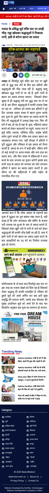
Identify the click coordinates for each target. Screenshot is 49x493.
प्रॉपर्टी (6, 434)
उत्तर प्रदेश (8, 466)
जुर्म (6, 421)
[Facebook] (21, 75)
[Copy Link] (4, 75)
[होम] (7, 3)
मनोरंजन (41, 8)
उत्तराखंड (32, 466)
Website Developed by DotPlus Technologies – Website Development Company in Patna (24, 489)
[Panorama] (24, 326)
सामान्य (32, 448)
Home (4, 23)
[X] (15, 75)
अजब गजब (33, 439)
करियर (31, 417)
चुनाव (11, 8)
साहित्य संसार (9, 425)
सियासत (32, 430)
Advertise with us (17, 476)
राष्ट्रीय (31, 461)
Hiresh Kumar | (19, 45)
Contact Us (33, 480)
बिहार (7, 457)
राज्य (21, 8)
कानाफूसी (8, 452)
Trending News (12, 351)
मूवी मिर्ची (32, 425)
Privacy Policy (17, 480)
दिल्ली (31, 457)
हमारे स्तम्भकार (10, 430)
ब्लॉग (31, 452)
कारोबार (7, 417)
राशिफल (32, 421)
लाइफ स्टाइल (9, 448)
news (16, 23)
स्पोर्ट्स (7, 439)
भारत (31, 8)
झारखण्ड (8, 461)
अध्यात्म (32, 434)
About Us (34, 476)
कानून (31, 443)
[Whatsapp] (27, 75)
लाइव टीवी (8, 443)
